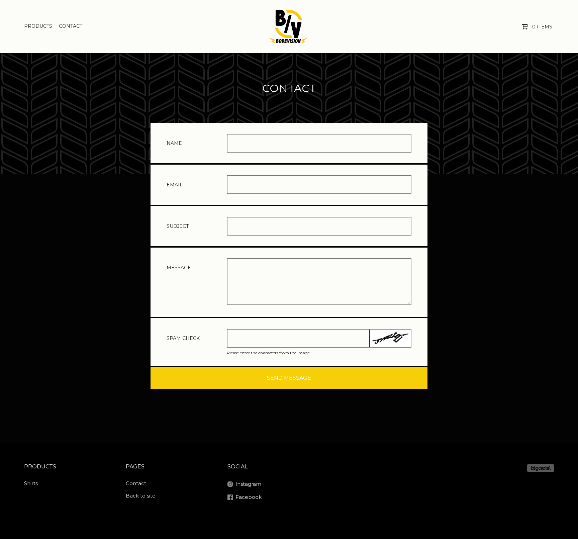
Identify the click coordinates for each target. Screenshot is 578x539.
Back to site (141, 495)
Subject (178, 226)
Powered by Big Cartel (540, 468)
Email (175, 185)
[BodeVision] (288, 26)
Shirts (31, 483)
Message (179, 268)
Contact (70, 26)
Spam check (183, 338)
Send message (289, 378)
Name (174, 143)
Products (38, 26)
